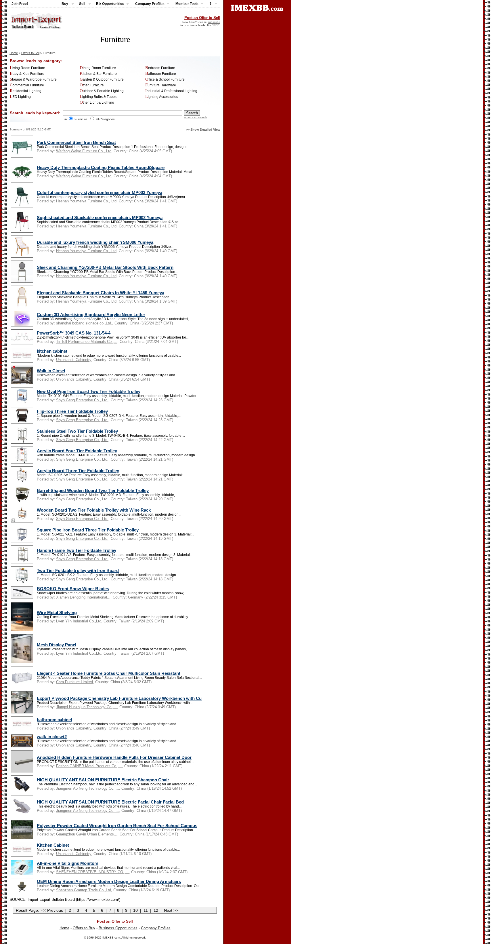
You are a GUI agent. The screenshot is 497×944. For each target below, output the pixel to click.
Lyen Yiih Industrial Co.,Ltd (78, 621)
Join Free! (20, 4)
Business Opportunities (118, 928)
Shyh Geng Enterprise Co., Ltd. (82, 400)
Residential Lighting (25, 91)
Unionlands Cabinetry (73, 360)
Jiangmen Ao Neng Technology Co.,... (87, 788)
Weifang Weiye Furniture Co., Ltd (83, 151)
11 (146, 910)
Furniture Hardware (160, 85)
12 (156, 910)
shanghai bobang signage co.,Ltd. (84, 323)
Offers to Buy (84, 928)
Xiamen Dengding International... (83, 597)
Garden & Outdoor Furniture (102, 79)
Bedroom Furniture (160, 68)
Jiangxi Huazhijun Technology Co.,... (86, 707)
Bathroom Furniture (160, 74)
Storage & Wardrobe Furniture (33, 79)
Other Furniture (92, 85)
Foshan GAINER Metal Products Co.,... (89, 766)
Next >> (171, 910)
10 (135, 910)
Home (13, 53)
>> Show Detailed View (203, 129)
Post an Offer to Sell (202, 18)
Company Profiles (156, 928)
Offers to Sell (30, 53)
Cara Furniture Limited (74, 682)
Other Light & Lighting (97, 102)
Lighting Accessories (161, 97)
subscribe (214, 22)
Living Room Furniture (27, 68)
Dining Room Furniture (98, 68)
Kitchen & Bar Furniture (98, 74)
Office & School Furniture (165, 79)
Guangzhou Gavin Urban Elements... (86, 834)
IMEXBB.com (111, 937)
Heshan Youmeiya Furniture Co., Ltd (86, 201)
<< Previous (52, 910)
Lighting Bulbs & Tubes (98, 97)
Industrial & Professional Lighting (171, 91)
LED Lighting (20, 97)
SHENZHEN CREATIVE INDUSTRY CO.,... (92, 872)
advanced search (195, 117)
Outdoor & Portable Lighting (102, 91)
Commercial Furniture (27, 85)
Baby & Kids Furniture (27, 74)
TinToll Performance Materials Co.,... (86, 341)
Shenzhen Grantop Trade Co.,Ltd (83, 890)
